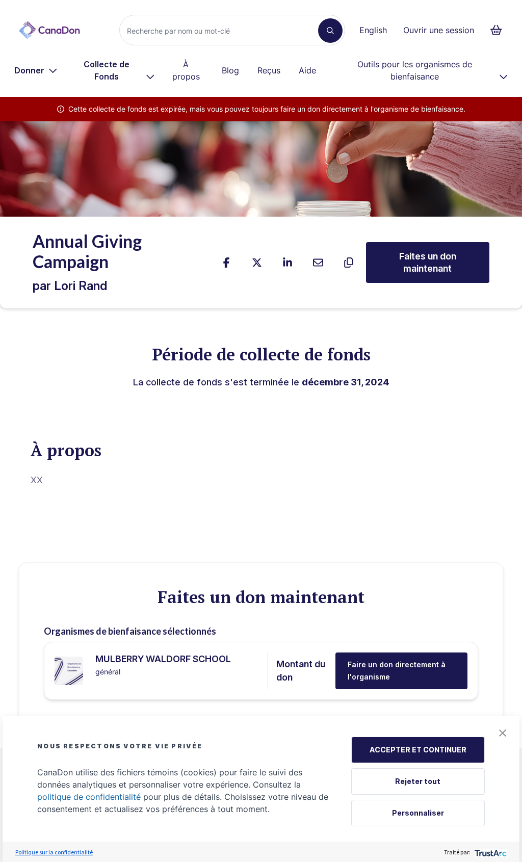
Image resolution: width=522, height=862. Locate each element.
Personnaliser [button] (418, 812)
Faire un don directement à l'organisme (397, 670)
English (373, 30)
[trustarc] (490, 852)
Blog (230, 70)
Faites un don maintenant (427, 262)
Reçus (268, 70)
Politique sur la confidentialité (54, 852)
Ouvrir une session (438, 30)
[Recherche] (330, 30)
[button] (502, 733)
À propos (186, 70)
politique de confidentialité (89, 797)
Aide (307, 70)
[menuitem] (36, 70)
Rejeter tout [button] (417, 781)
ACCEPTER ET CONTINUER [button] (418, 749)
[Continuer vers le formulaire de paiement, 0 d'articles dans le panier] (499, 30)
